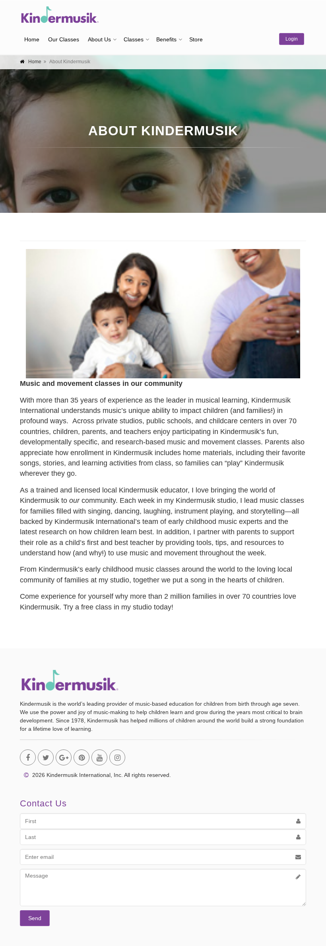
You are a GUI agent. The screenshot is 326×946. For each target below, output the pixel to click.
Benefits (166, 39)
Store (196, 39)
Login (291, 39)
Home (31, 39)
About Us (99, 39)
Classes (134, 39)
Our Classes (63, 39)
